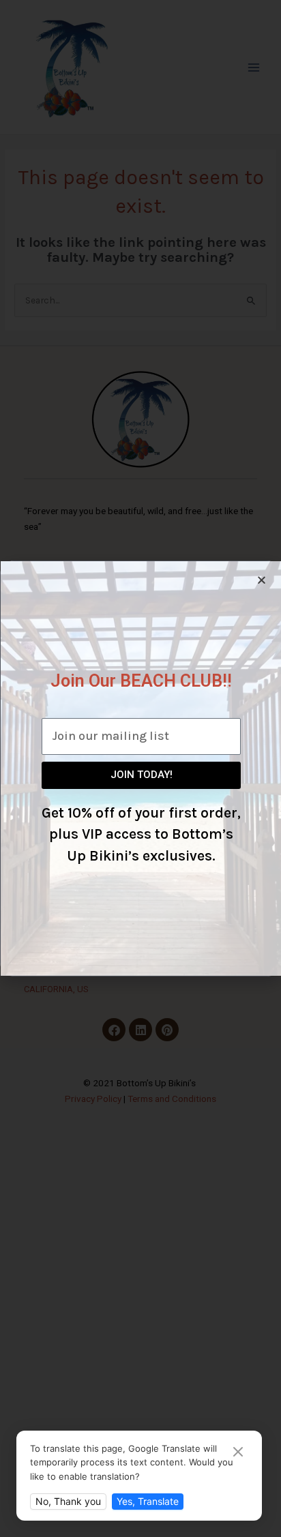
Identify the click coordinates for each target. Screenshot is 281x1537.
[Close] (238, 1453)
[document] (140, 768)
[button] (261, 580)
